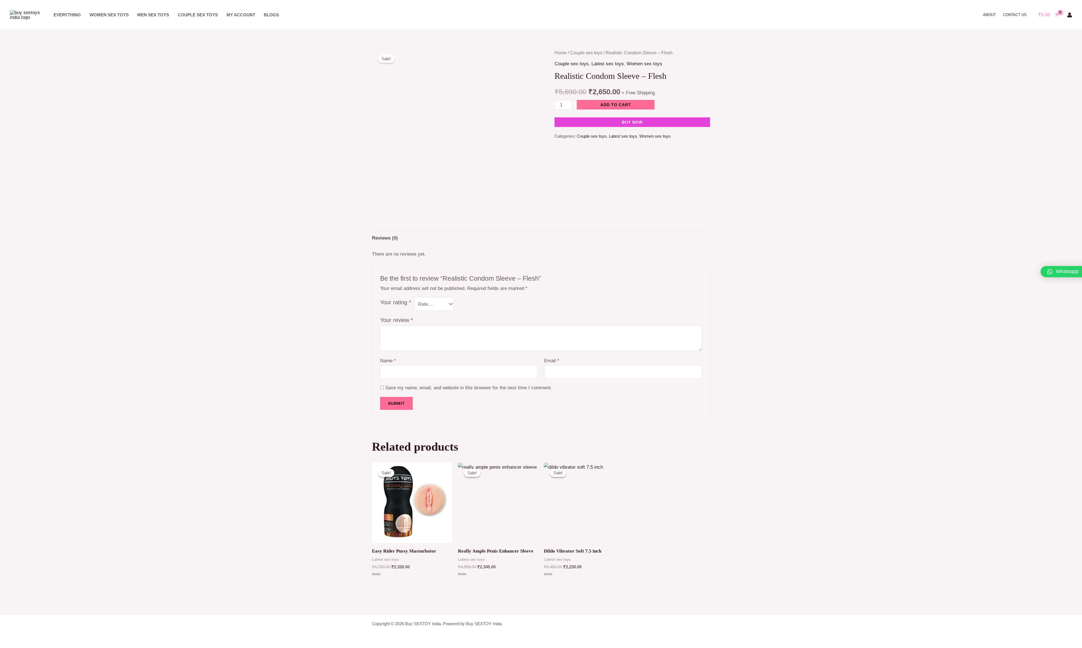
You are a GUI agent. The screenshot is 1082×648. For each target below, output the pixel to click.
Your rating (395, 302)
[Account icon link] (1069, 14)
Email (551, 360)
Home (561, 52)
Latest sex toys (607, 63)
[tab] (385, 238)
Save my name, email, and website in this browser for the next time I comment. (468, 387)
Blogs (271, 14)
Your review (396, 320)
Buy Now (632, 122)
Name (388, 360)
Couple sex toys (198, 14)
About (989, 15)
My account (241, 14)
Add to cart (615, 104)
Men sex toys (153, 14)
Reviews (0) (385, 238)
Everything (67, 14)
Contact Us (1014, 15)
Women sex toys (109, 14)
